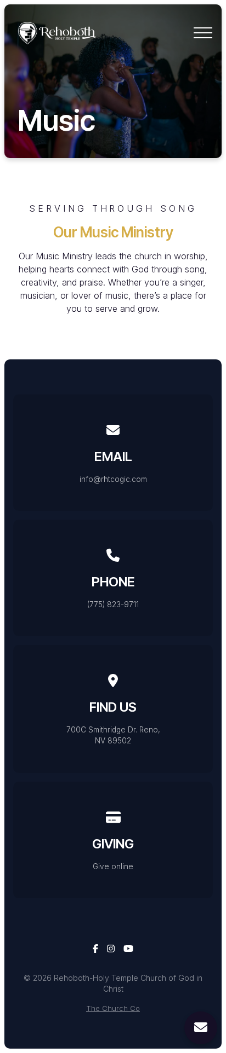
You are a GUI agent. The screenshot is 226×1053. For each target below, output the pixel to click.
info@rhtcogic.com (113, 479)
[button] (203, 33)
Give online (113, 866)
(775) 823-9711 (113, 604)
